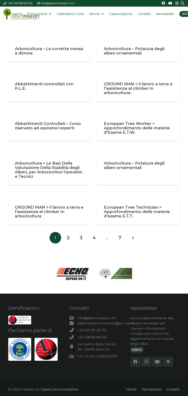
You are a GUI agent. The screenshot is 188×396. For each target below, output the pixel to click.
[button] (49, 14)
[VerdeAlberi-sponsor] (115, 273)
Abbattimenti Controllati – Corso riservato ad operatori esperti (48, 125)
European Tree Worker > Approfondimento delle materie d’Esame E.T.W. (137, 128)
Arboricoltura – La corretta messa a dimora (49, 50)
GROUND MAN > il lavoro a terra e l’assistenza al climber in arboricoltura (138, 88)
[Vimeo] (168, 362)
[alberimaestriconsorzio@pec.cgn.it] (73, 323)
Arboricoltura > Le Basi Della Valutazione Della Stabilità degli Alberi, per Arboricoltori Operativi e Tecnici (48, 170)
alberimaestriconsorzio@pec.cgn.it (105, 323)
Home (131, 389)
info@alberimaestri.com (97, 318)
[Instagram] (176, 3)
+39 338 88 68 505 (92, 337)
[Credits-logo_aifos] (19, 320)
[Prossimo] (132, 238)
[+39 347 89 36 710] (73, 330)
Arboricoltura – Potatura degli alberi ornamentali (134, 50)
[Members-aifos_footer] (46, 349)
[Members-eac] (19, 349)
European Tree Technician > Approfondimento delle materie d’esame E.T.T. (137, 211)
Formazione (151, 389)
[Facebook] (163, 3)
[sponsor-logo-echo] (72, 274)
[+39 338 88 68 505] (73, 337)
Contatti (173, 389)
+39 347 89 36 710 (91, 330)
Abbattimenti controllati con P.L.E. (44, 86)
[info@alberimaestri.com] (73, 318)
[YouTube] (170, 3)
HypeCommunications (59, 389)
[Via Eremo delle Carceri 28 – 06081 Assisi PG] (73, 347)
